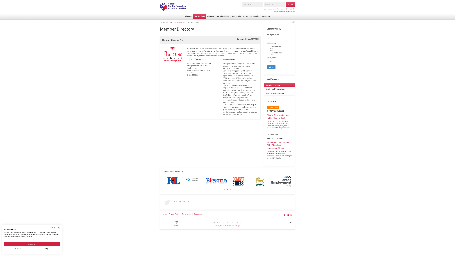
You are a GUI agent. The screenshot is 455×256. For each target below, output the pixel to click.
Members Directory (180, 22)
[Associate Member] (278, 53)
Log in (290, 4)
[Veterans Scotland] (195, 181)
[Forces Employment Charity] (281, 181)
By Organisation (273, 35)
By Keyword (271, 58)
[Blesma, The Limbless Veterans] (216, 181)
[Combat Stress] (238, 181)
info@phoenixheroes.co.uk (197, 66)
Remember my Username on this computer (280, 9)
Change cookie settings (232, 225)
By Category (271, 43)
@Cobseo (179, 201)
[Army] (278, 51)
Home (170, 22)
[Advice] (278, 49)
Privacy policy (55, 228)
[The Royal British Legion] (173, 181)
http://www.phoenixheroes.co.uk (199, 63)
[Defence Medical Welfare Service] (259, 181)
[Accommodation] (278, 47)
